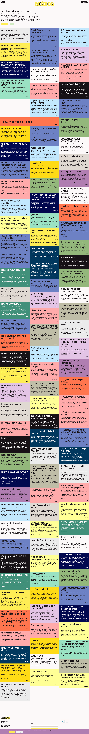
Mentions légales (4, 721)
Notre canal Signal (4, 726)
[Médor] (44, 3)
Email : (32, 723)
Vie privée (3, 722)
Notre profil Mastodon (5, 725)
